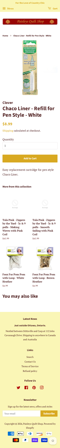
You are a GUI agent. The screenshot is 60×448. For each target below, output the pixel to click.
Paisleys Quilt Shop (33, 423)
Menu (10, 8)
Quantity (8, 139)
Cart (55, 8)
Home (5, 35)
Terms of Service (30, 366)
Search (30, 357)
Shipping (7, 130)
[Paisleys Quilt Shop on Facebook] (26, 388)
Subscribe (49, 413)
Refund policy (30, 371)
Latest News (30, 319)
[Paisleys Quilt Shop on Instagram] (42, 388)
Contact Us (30, 361)
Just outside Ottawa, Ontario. (30, 325)
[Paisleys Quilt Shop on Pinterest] (34, 388)
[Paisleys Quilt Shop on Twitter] (18, 388)
